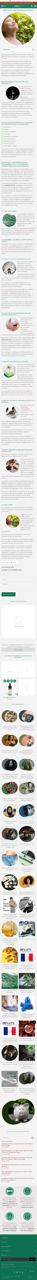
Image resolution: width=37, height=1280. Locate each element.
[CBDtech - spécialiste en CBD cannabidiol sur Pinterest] (17, 1272)
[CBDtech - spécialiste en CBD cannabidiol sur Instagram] (20, 1272)
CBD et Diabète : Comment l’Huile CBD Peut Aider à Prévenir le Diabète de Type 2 (18, 1151)
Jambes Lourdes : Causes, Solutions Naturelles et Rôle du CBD (17, 1144)
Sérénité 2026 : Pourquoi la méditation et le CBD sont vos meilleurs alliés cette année (17, 1158)
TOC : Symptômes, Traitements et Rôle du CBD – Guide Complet (17, 1172)
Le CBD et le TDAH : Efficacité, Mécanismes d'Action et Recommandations (18, 1179)
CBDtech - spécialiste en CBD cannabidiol (12, 1277)
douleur (18, 341)
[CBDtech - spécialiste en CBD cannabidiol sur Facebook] (14, 1272)
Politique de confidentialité (7, 1264)
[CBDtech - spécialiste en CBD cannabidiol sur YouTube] (22, 1272)
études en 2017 (22, 430)
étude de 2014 (8, 289)
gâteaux (32, 463)
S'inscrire (32, 1259)
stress (3, 280)
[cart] (35, 6)
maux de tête (27, 405)
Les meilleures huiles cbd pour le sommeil (19, 395)
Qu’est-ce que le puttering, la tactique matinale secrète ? (17, 1165)
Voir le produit (18, 650)
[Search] (31, 6)
